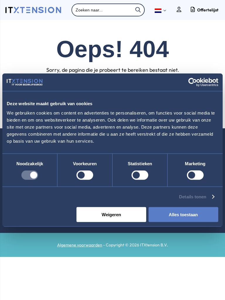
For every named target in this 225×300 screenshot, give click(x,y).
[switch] (84, 175)
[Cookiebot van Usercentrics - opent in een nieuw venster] (192, 82)
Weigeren (111, 214)
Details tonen (192, 196)
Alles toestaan (183, 214)
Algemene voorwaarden (79, 245)
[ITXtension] (33, 11)
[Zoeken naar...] (138, 10)
